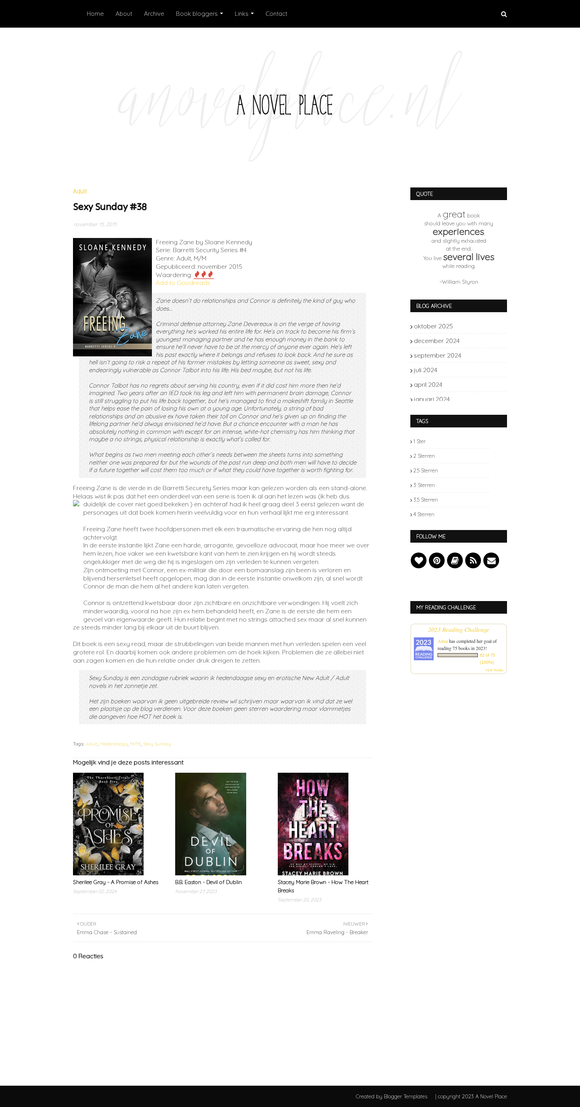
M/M (135, 744)
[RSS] (473, 560)
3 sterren (424, 485)
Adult (91, 744)
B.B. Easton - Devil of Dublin (208, 882)
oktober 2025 (476, 326)
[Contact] (491, 560)
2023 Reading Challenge (458, 629)
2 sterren (424, 456)
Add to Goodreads (183, 283)
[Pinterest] (437, 560)
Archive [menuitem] (154, 13)
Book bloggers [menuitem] (197, 13)
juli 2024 (476, 370)
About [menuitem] (124, 13)
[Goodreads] (455, 560)
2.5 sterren (425, 470)
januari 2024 (476, 399)
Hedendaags (113, 744)
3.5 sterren (425, 499)
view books (494, 669)
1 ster (419, 441)
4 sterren (423, 514)
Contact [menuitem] (276, 13)
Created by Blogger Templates (391, 1096)
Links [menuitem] (242, 13)
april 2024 (476, 384)
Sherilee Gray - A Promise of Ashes (115, 882)
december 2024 (476, 341)
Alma (443, 641)
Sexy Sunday (157, 744)
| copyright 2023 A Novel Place (471, 1096)
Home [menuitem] (95, 13)
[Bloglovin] (419, 560)
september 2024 (476, 355)
